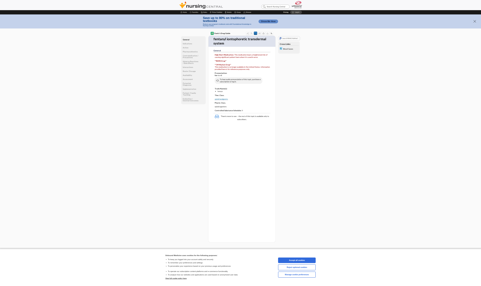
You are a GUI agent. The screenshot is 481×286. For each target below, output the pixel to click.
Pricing (285, 12)
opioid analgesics (221, 99)
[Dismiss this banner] (474, 21)
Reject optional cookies (297, 267)
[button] (247, 12)
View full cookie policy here (176, 278)
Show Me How (268, 21)
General (186, 40)
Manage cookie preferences (297, 274)
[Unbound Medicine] (297, 5)
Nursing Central (210, 5)
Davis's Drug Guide (222, 33)
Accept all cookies (297, 260)
